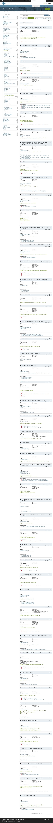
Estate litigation (6, 71)
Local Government (6, 117)
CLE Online (4, 11)
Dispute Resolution (6, 32)
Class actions (6, 60)
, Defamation (31, 254)
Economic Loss (6, 70)
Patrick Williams (34, 299)
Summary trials (6, 107)
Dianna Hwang (34, 592)
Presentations (17, 11)
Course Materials (29, 6)
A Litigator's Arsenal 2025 (24, 150)
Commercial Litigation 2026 (24, 99)
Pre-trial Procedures (27, 11)
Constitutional (6, 64)
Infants (5, 77)
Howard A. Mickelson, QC (36, 737)
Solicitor (4, 129)
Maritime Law (5, 118)
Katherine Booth (34, 282)
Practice (5, 93)
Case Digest (48, 6)
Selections (42, 18)
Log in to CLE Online (48, 3)
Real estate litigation (7, 97)
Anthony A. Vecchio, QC (36, 693)
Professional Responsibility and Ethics (9, 124)
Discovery (6, 69)
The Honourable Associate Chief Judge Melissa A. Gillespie (29, 661)
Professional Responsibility (8, 96)
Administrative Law (6, 18)
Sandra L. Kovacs (35, 533)
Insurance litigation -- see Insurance (10, 78)
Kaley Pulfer (34, 267)
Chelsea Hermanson (35, 434)
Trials (5, 113)
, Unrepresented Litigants (36, 728)
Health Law (5, 39)
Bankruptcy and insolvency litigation (10, 56)
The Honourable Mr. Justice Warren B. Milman (39, 436)
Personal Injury (5, 121)
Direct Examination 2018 (24, 642)
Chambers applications (8, 59)
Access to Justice (6, 17)
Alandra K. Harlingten (35, 80)
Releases (6, 100)
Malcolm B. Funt (34, 283)
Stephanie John (34, 147)
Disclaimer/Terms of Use (13, 819)
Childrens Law (5, 25)
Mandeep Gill (34, 419)
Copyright (8, 819)
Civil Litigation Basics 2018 (24, 709)
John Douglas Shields (35, 368)
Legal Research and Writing (7, 48)
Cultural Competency (6, 31)
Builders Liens (5, 23)
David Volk (34, 148)
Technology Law (6, 133)
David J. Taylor (34, 309)
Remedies (6, 101)
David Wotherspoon (35, 578)
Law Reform (6, 84)
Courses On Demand (36, 6)
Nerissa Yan (34, 311)
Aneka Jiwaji (34, 133)
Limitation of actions (7, 85)
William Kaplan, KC (35, 166)
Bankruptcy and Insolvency (7, 22)
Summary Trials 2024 (23, 285)
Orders (5, 90)
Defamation (6, 68)
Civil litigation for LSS (30, 38)
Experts (5, 75)
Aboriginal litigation (7, 52)
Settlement (6, 106)
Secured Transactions (6, 127)
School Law (5, 126)
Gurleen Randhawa (35, 324)
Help (23, 819)
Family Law (5, 37)
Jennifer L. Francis (35, 623)
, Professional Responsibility (37, 438)
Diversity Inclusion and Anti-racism (8, 34)
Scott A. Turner (34, 310)
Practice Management (6, 122)
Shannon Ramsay (35, 751)
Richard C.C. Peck (35, 624)
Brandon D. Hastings (35, 31)
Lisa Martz (34, 641)
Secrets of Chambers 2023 (24, 371)
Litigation (21, 11)
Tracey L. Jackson (35, 639)
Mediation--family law (25, 803)
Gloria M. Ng (34, 420)
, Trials (46, 314)
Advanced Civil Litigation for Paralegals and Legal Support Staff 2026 (25, 35)
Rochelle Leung (34, 385)
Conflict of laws (6, 63)
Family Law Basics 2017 (24, 801)
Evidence (5, 74)
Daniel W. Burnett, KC (35, 231)
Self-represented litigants (8, 105)
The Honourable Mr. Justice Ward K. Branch (39, 445)
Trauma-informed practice (8, 112)
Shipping (21, 819)
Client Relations (7, 61)
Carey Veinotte (34, 488)
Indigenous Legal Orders (7, 43)
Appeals (5, 55)
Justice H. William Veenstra (36, 298)
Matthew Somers (34, 214)
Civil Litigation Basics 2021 (24, 437)
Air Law (4, 21)
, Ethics (34, 729)
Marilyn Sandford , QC (23, 663)
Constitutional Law (6, 28)
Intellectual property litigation (9, 80)
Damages (6, 67)
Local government (7, 88)
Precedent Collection (22, 6)
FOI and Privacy (5, 38)
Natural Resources (6, 120)
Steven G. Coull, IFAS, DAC (36, 781)
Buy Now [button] (47, 8)
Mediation (23, 169)
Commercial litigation (7, 62)
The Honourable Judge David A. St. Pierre (38, 612)
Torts (5, 110)
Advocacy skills (6, 53)
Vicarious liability (7, 115)
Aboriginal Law (5, 16)
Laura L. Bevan (34, 65)
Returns (18, 819)
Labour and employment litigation (9, 83)
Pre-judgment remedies (8, 94)
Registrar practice (7, 99)
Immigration (5, 42)
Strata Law (5, 131)
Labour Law (5, 47)
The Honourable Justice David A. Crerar (38, 132)
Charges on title (26, 492)
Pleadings (6, 91)
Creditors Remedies (6, 29)
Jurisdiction (6, 82)
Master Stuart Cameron (35, 610)
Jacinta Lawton (34, 640)
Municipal (6, 89)
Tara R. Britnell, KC (35, 165)
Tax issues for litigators (8, 108)
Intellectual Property (6, 45)
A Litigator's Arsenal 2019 (24, 506)
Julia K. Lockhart (34, 284)
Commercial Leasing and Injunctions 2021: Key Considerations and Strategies (24, 472)
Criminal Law (5, 30)
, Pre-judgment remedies (41, 37)
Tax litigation (6, 109)
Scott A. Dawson (34, 232)
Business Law (5, 24)
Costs (5, 66)
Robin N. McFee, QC (23, 662)
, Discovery (30, 314)
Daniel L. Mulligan (35, 692)
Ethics (5, 73)
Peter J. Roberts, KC (35, 167)
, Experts (31, 423)
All (21, 18)
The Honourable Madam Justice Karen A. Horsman (40, 611)
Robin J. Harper (34, 356)
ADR (4, 20)
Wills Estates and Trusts (7, 134)
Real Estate (5, 125)
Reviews (5, 102)
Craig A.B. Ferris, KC (35, 66)
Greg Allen (34, 342)
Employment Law (6, 35)
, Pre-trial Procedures (30, 37)
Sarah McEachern (35, 563)
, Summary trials (35, 37)
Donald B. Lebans (35, 435)
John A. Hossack (35, 782)
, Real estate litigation (39, 786)
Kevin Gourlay (34, 180)
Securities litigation (7, 103)
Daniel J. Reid (34, 403)
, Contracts (33, 101)
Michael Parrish (34, 503)
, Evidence (30, 186)
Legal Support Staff (6, 49)
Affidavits (5, 54)
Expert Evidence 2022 (23, 421)
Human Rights (5, 41)
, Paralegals (35, 38)
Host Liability (6, 76)
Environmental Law (6, 36)
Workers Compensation (7, 135)
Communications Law (6, 27)
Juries (5, 81)
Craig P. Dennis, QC (35, 622)
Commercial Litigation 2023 (24, 344)
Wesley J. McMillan (35, 446)
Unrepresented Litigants (8, 114)
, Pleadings (31, 710)
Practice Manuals (15, 6)
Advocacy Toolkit (42, 6)
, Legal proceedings (32, 492)
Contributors (48, 18)
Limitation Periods (7, 87)
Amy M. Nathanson (35, 116)
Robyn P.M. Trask (35, 233)
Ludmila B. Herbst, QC (35, 547)
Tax (3, 132)
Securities (4, 128)
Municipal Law (5, 119)
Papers (36, 18)
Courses (25, 18)
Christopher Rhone (35, 447)
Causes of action (7, 57)
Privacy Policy (4, 819)
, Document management (36, 806)
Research (27, 713)
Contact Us (49, 0)
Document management (31, 756)
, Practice (30, 170)
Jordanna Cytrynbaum (35, 487)
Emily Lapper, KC (35, 81)
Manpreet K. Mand (35, 213)
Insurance (4, 44)
